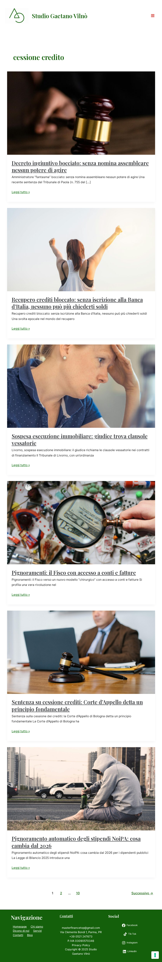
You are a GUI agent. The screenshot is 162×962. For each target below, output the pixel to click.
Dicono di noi (21, 930)
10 (78, 893)
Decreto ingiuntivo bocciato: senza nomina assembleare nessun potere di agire (80, 166)
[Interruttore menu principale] (153, 15)
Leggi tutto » (21, 192)
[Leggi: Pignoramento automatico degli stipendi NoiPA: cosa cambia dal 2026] (81, 788)
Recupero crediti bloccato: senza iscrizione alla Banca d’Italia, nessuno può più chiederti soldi (77, 303)
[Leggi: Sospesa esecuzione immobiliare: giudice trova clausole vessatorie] (81, 386)
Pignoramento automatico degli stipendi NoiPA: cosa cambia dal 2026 (76, 842)
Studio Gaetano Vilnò (59, 16)
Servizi (37, 930)
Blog (30, 935)
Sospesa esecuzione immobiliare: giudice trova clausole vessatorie (80, 439)
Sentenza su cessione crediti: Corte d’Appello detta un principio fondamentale (77, 705)
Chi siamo (37, 926)
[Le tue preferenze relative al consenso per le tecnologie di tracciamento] (155, 955)
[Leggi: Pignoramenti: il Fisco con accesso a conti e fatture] (81, 522)
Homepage (20, 926)
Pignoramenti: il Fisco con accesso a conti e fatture (74, 572)
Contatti (18, 935)
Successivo (142, 893)
